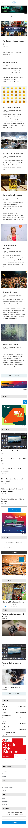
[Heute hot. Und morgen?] (14, 279)
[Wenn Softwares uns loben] (14, 94)
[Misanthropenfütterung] (14, 332)
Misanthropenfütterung (10, 344)
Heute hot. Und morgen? (10, 292)
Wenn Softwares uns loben (11, 107)
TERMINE (5, 700)
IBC (3, 704)
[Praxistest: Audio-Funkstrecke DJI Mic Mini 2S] (14, 628)
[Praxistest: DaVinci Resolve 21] (14, 652)
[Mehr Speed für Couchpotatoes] (14, 140)
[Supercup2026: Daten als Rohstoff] (14, 591)
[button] (3, 595)
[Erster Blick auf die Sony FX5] (14, 677)
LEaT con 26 (5, 727)
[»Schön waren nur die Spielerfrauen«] (14, 232)
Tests (5, 610)
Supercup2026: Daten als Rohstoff (14, 602)
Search (25, 402)
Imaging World (6, 715)
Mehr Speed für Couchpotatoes (13, 153)
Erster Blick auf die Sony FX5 (11, 687)
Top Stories (7, 580)
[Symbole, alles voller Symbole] (14, 182)
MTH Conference (7, 710)
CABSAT (4, 721)
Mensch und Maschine (10, 62)
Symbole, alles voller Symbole (12, 195)
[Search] (25, 2)
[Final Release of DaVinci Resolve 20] (14, 28)
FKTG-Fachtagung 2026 (8, 732)
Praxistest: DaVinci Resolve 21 (9, 451)
